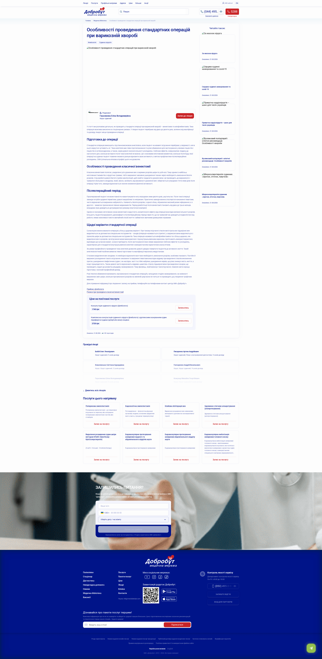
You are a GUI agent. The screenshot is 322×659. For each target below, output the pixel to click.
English (170, 649)
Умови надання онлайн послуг (118, 639)
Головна (88, 20)
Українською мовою (157, 649)
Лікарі (85, 3)
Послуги (94, 3)
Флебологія (92, 42)
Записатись (183, 308)
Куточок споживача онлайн (202, 639)
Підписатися (177, 625)
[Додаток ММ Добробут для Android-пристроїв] (169, 591)
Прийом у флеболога (95, 289)
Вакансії (86, 597)
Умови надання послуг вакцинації (143, 639)
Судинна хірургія (105, 42)
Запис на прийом (133, 529)
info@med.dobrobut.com (132, 599)
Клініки (121, 589)
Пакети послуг (124, 576)
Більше (138, 3)
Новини (86, 589)
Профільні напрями (109, 3)
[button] (104, 512)
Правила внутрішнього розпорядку (140, 643)
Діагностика (88, 581)
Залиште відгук (223, 594)
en (237, 3)
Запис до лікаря (184, 116)
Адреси (123, 3)
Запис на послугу (101, 424)
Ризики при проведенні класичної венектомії (105, 292)
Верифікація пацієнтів (223, 639)
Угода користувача (98, 639)
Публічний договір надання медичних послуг (174, 639)
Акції (146, 3)
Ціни (130, 3)
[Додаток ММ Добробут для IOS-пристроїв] (169, 599)
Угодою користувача (141, 535)
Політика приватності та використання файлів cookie (175, 643)
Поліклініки (88, 572)
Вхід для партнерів (223, 602)
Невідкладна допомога (93, 585)
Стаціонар (87, 576)
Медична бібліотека (100, 20)
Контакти (122, 593)
